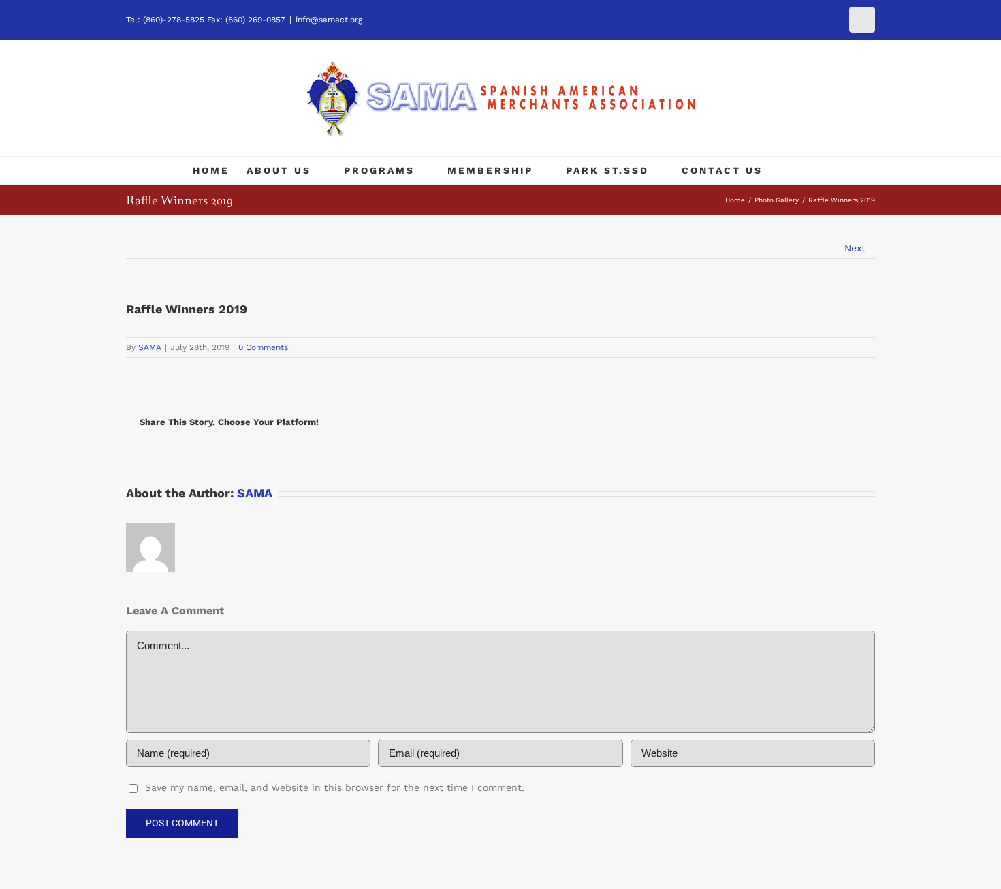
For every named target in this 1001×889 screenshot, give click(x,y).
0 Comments (263, 347)
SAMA (149, 347)
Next (854, 248)
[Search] (800, 170)
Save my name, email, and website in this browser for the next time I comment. (334, 787)
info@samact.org (329, 20)
